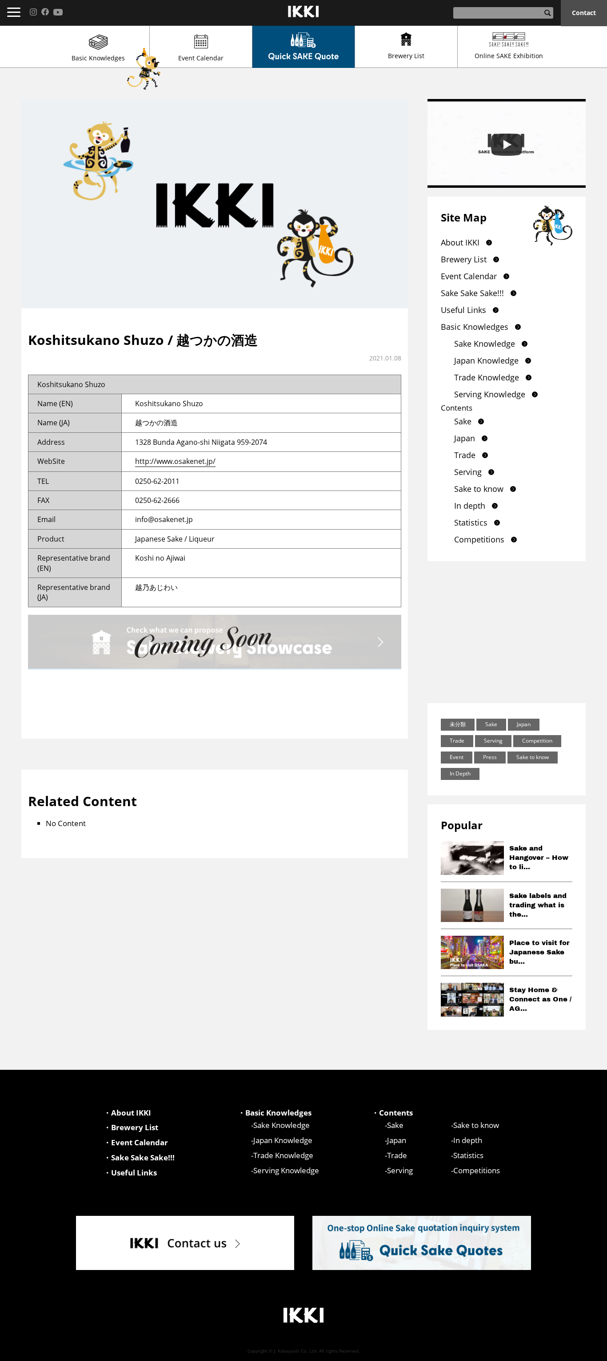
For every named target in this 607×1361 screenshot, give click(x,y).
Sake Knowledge (484, 343)
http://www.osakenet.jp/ (175, 461)
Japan (464, 438)
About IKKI (460, 242)
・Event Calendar (136, 1142)
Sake (462, 421)
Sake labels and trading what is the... (538, 905)
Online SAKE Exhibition (509, 55)
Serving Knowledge (489, 394)
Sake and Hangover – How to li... (538, 857)
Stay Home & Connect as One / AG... (540, 999)
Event (456, 757)
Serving (468, 472)
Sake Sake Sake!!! (472, 293)
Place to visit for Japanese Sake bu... (539, 952)
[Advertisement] (506, 632)
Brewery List (406, 55)
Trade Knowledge (486, 377)
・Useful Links (130, 1172)
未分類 (458, 724)
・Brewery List (131, 1127)
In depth (469, 505)
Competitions (479, 539)
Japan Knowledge (486, 360)
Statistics (470, 522)
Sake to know (478, 488)
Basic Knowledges (98, 58)
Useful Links (463, 310)
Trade (464, 455)
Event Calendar (201, 58)
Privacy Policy (562, 1350)
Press (490, 757)
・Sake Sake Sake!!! (139, 1157)
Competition (537, 740)
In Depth (460, 773)
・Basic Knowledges (274, 1113)
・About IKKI (127, 1113)
